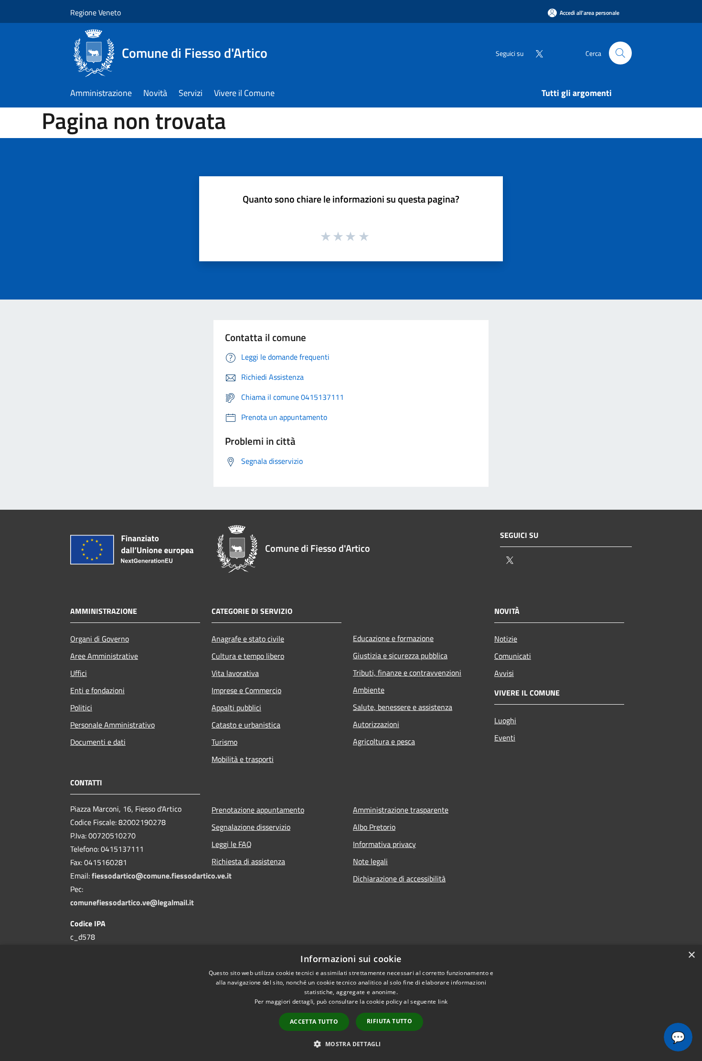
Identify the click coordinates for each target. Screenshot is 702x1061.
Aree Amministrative (104, 656)
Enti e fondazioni (97, 690)
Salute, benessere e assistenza (402, 707)
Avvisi (504, 673)
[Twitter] (535, 52)
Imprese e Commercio (246, 690)
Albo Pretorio (374, 827)
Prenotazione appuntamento (258, 809)
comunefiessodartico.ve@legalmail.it (132, 902)
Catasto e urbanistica (246, 724)
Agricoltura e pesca (384, 741)
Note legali (370, 861)
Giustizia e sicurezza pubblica (400, 655)
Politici (81, 707)
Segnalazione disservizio (251, 827)
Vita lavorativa (235, 673)
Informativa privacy (384, 844)
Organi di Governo (99, 638)
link (442, 1001)
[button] (351, 1044)
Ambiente (368, 690)
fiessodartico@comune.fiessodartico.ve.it (162, 875)
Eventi (504, 737)
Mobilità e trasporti (243, 759)
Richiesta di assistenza (248, 861)
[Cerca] (620, 53)
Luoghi (505, 720)
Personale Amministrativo (112, 724)
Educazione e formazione (393, 638)
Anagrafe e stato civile (248, 638)
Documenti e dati (98, 742)
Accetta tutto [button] (314, 1022)
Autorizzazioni (376, 724)
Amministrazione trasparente (400, 809)
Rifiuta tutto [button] (389, 1021)
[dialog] (351, 1003)
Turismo (224, 742)
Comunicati (512, 656)
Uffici (78, 673)
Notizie (505, 638)
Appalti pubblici (236, 707)
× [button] (691, 955)
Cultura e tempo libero (248, 656)
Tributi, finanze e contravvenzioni (407, 672)
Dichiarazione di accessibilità (399, 878)
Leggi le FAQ (232, 844)
